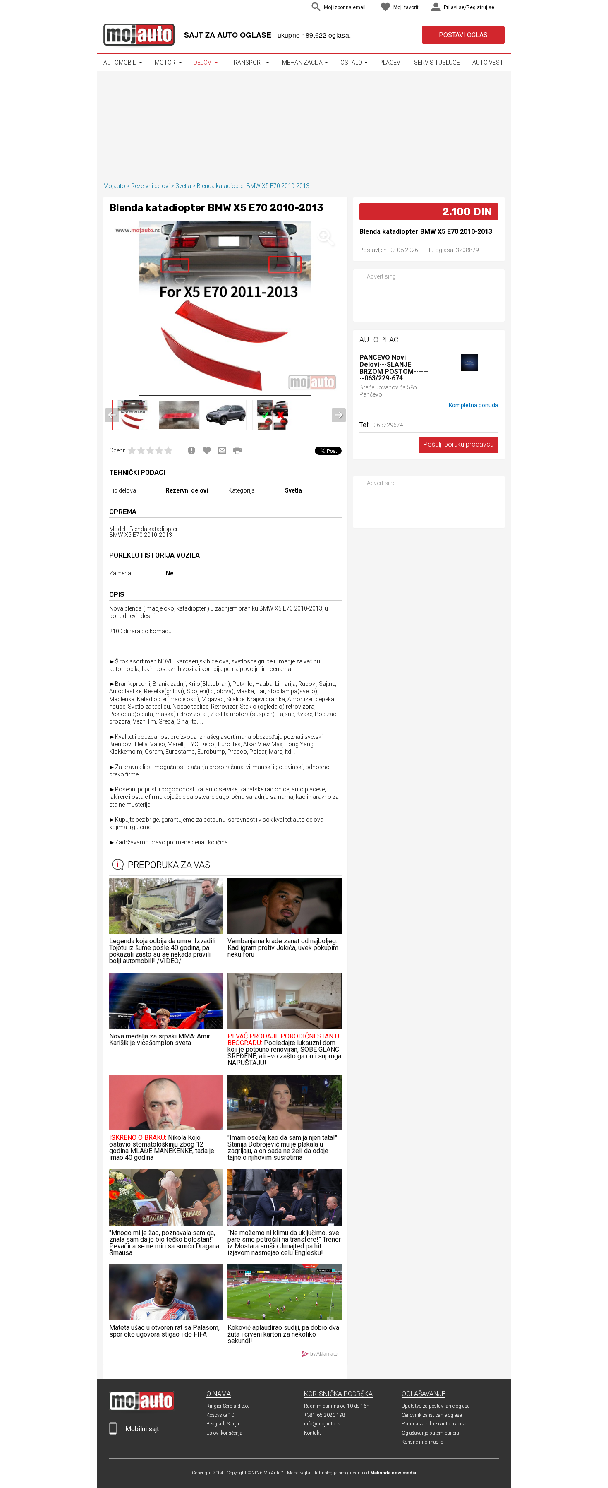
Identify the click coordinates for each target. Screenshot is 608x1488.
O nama (218, 1394)
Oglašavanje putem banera (430, 1433)
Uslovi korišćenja (224, 1433)
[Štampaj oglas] (237, 450)
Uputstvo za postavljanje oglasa (436, 1406)
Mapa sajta (298, 1473)
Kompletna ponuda (473, 405)
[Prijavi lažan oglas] (191, 450)
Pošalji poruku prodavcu (458, 444)
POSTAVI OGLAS (463, 35)
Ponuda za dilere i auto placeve (434, 1424)
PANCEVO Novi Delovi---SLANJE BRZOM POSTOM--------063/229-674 (393, 368)
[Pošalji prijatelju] (222, 450)
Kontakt (312, 1433)
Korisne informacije (422, 1442)
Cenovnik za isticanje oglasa (432, 1415)
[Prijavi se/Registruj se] (502, 8)
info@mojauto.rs (322, 1424)
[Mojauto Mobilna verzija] (113, 1433)
